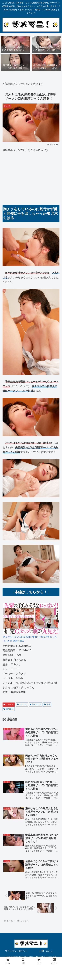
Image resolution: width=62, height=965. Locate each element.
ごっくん (10, 704)
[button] (56, 608)
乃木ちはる (36, 704)
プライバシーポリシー (16, 951)
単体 (48, 704)
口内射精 (10, 709)
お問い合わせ (46, 951)
